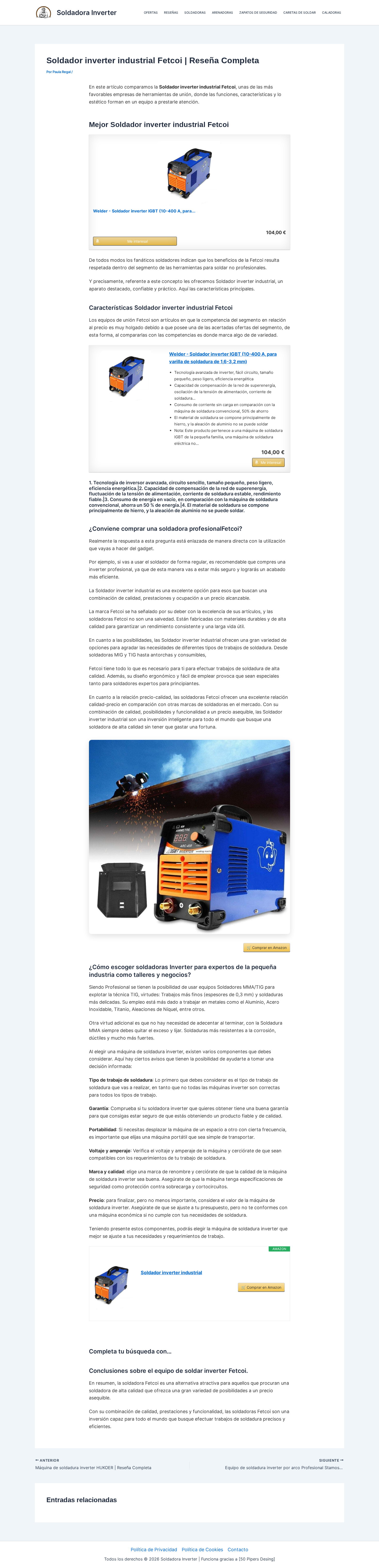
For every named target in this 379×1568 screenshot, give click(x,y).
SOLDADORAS (195, 12)
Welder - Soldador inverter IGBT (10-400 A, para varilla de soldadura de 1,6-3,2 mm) (223, 357)
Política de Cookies (202, 1549)
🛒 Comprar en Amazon (267, 947)
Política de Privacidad (154, 1549)
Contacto (238, 1549)
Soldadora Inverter (87, 13)
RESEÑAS (171, 12)
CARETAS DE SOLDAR (299, 12)
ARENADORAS (222, 12)
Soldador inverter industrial (171, 1272)
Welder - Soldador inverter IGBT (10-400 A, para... (144, 210)
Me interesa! (137, 241)
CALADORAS (331, 12)
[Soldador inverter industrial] (115, 1286)
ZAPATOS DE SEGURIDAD (258, 12)
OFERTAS (151, 12)
